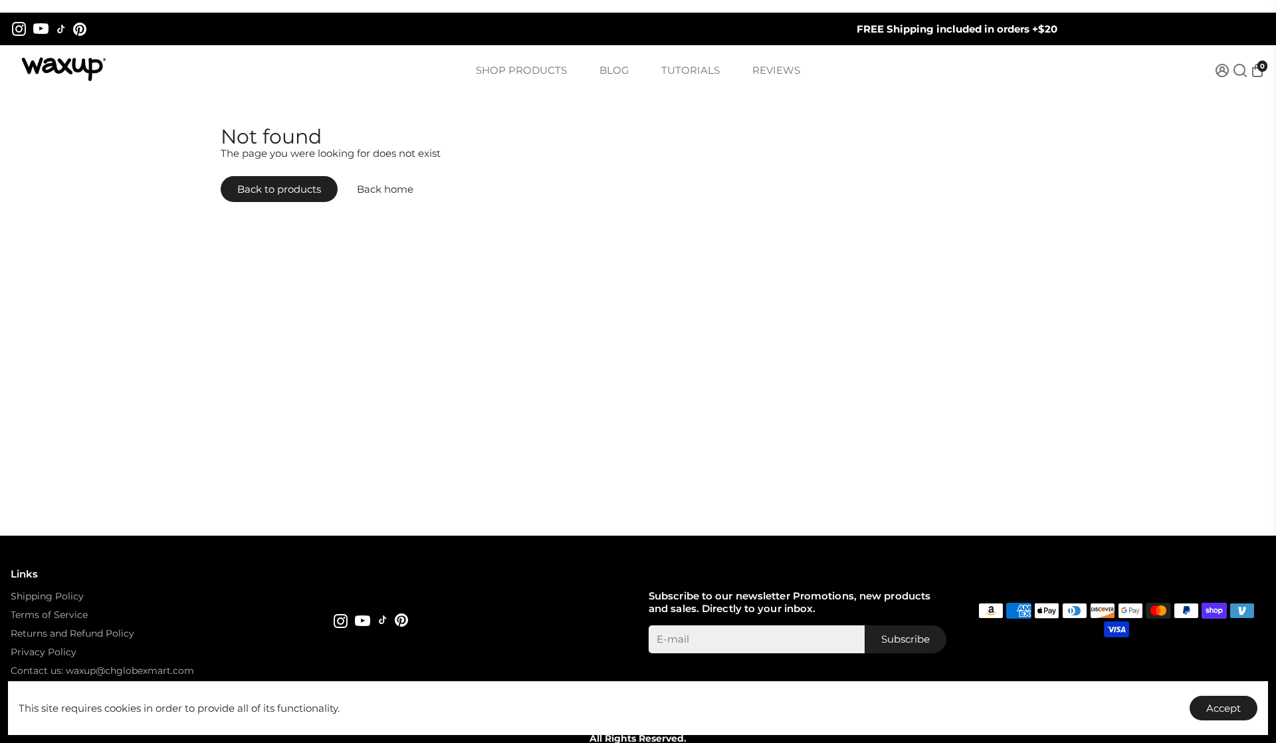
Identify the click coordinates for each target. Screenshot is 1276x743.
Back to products (279, 189)
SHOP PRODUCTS (521, 70)
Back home (385, 189)
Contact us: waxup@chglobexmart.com (102, 670)
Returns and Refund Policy (72, 633)
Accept (1223, 708)
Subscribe (905, 639)
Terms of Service (49, 614)
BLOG (614, 70)
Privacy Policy (43, 652)
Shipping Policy (47, 596)
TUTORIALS (690, 70)
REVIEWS (776, 70)
